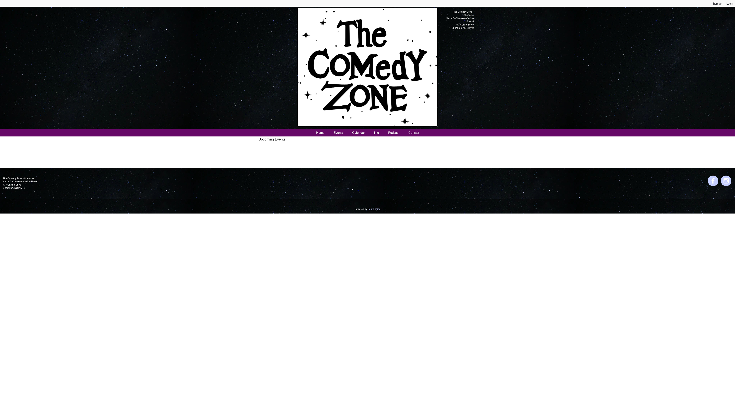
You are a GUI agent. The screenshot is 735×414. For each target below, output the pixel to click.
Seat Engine (374, 208)
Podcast (393, 132)
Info (376, 132)
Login (729, 3)
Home (320, 132)
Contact (413, 132)
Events (338, 132)
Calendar (358, 132)
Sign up (717, 3)
